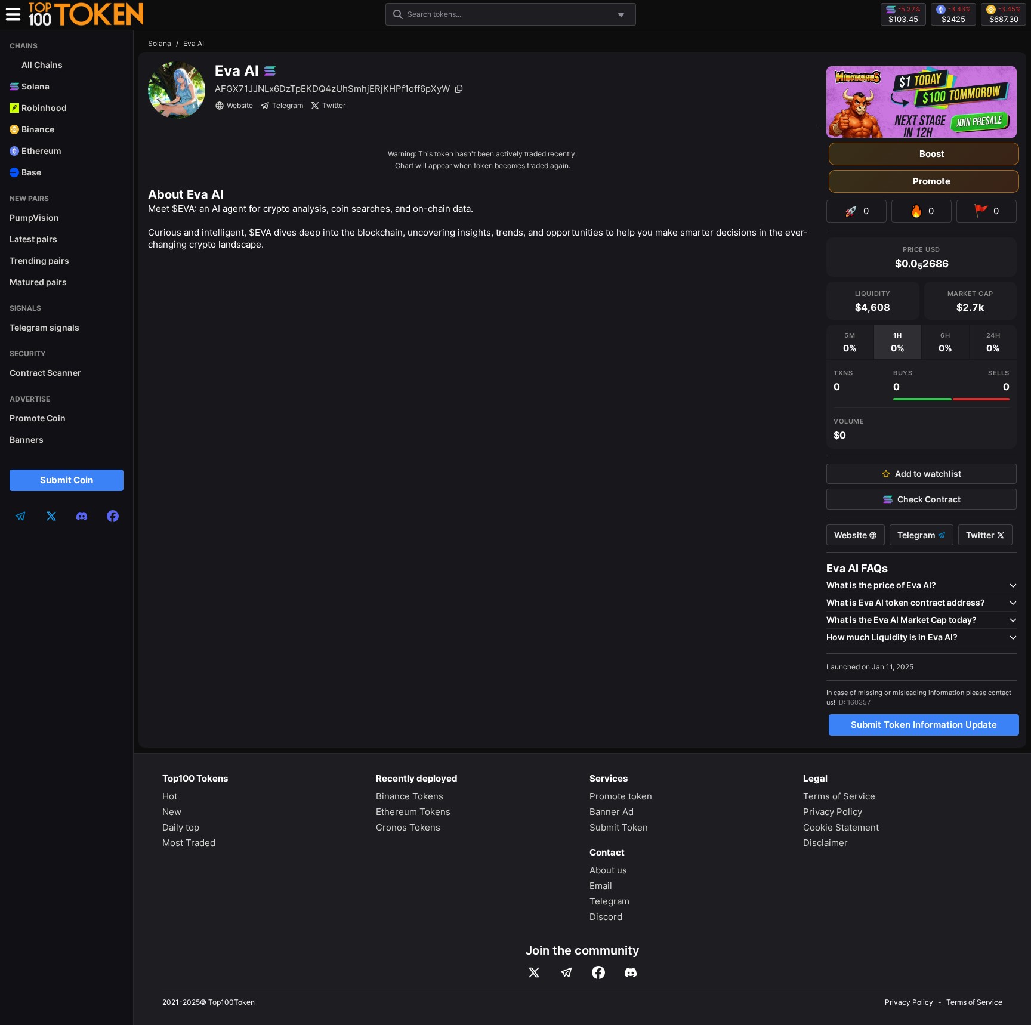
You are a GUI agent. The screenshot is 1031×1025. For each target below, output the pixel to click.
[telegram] (20, 516)
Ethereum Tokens (413, 811)
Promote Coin (38, 418)
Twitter (333, 105)
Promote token (620, 796)
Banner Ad (611, 811)
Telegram (287, 105)
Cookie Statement (841, 827)
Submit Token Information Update (924, 724)
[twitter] (51, 516)
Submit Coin (66, 480)
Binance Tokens (409, 796)
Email (600, 885)
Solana (159, 43)
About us (608, 870)
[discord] (81, 516)
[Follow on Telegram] (566, 972)
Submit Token (618, 827)
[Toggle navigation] (13, 14)
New (171, 811)
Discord (605, 916)
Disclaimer (825, 842)
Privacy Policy (832, 811)
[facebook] (113, 516)
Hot (169, 796)
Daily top (180, 827)
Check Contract (929, 499)
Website (240, 105)
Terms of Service (839, 796)
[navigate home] (86, 14)
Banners (27, 439)
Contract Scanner (45, 373)
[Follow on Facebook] (598, 972)
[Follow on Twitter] (534, 972)
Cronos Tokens (408, 827)
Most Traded (188, 842)
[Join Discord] (631, 972)
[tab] (849, 342)
